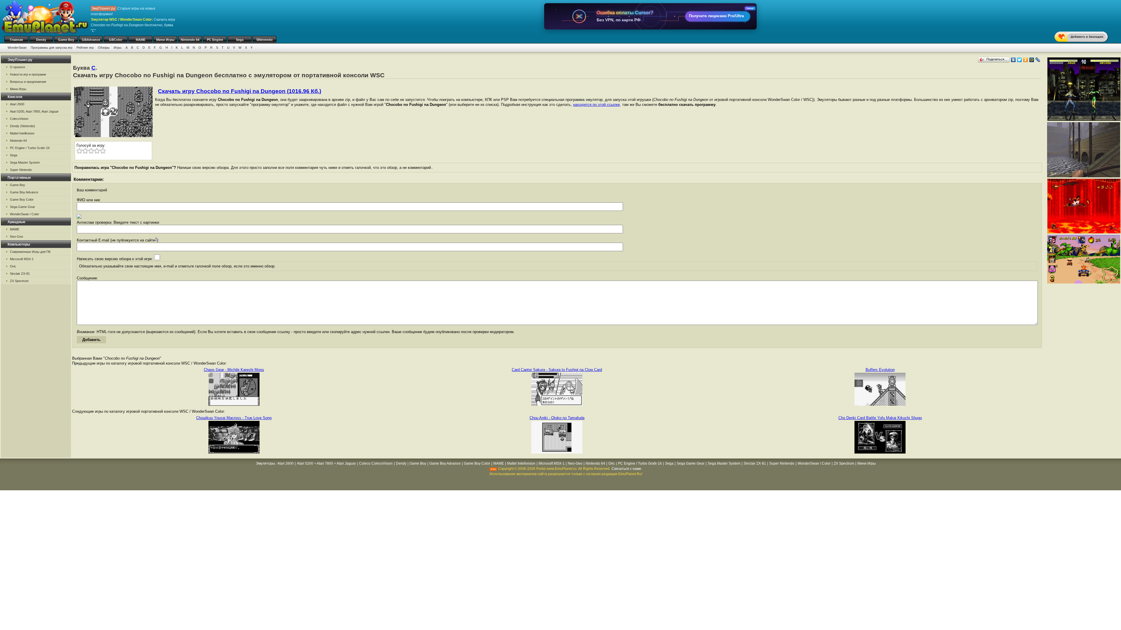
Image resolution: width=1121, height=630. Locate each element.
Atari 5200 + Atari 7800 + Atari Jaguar (326, 463)
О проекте (17, 67)
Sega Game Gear (22, 207)
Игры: (118, 47)
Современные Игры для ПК (30, 251)
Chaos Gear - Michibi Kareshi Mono (234, 370)
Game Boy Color (22, 199)
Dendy (41, 39)
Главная (16, 39)
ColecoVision (19, 118)
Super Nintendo (21, 170)
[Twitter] (1019, 60)
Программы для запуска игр (51, 47)
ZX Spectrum (19, 281)
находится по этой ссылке (596, 104)
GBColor (115, 39)
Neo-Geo (16, 236)
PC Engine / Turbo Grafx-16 (30, 148)
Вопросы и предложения (28, 81)
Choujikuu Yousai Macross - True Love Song (233, 418)
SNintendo (264, 39)
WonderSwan (17, 47)
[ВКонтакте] (1013, 60)
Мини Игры (165, 39)
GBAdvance (91, 39)
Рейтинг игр (85, 47)
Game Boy (66, 39)
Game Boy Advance (24, 192)
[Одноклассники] (1026, 60)
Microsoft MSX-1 (22, 259)
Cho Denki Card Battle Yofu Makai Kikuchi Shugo (880, 418)
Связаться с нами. (627, 469)
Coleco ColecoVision (376, 463)
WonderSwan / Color (24, 214)
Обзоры (103, 47)
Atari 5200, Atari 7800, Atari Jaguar (34, 111)
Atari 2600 (17, 104)
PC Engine (215, 39)
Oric (13, 266)
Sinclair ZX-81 (20, 273)
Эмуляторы (265, 463)
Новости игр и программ (28, 74)
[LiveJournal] (1038, 60)
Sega (239, 39)
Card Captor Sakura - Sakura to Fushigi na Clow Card (557, 370)
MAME (140, 39)
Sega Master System (25, 162)
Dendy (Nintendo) (22, 126)
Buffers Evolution (880, 370)
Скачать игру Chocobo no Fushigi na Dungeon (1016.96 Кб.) (239, 91)
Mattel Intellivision (22, 133)
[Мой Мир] (1032, 60)
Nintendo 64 (190, 39)
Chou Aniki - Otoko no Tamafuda (557, 418)
